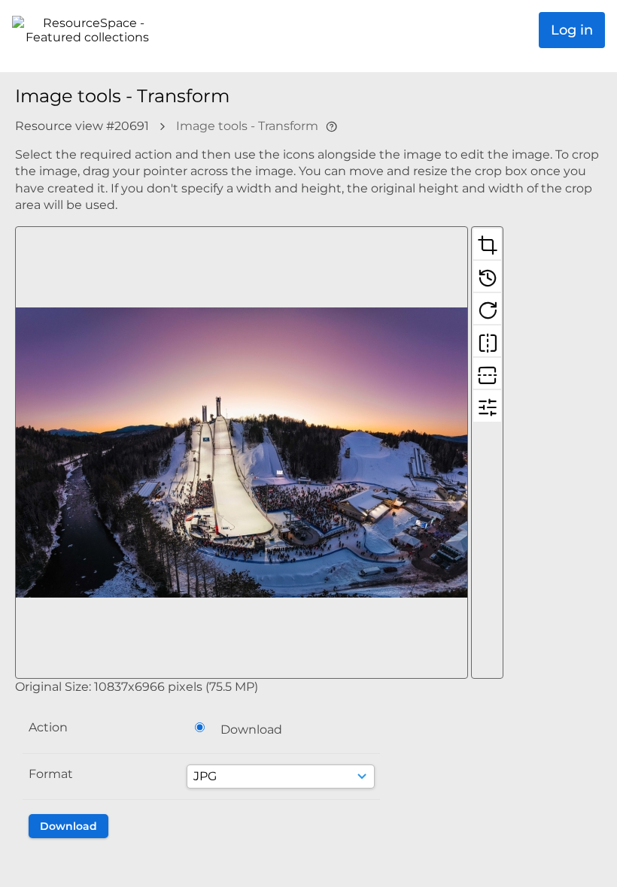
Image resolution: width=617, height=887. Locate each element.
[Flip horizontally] (487, 340)
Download (251, 729)
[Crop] (487, 243)
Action (48, 727)
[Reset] (487, 276)
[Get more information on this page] (331, 126)
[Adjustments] (487, 405)
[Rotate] (487, 308)
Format (51, 774)
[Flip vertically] (487, 373)
